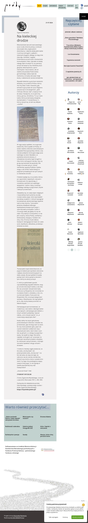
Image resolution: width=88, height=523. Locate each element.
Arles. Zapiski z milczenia (45, 427)
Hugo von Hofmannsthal (71, 102)
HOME (84, 16)
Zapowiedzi (53, 6)
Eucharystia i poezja (12, 434)
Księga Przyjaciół (62, 6)
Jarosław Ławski (80, 194)
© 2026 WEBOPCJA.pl (17, 518)
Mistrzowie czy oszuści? (28, 417)
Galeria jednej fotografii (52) (28, 427)
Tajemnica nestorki (73, 60)
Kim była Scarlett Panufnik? (73, 66)
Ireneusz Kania (70, 122)
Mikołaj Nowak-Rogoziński (70, 243)
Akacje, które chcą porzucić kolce (46, 435)
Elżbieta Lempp (80, 183)
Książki (45, 6)
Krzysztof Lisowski (70, 194)
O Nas (76, 6)
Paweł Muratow (70, 233)
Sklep (39, 6)
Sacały (25, 434)
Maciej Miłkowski (81, 213)
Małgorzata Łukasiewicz (71, 203)
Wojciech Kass (80, 132)
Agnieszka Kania (81, 112)
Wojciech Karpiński (80, 122)
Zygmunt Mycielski (80, 233)
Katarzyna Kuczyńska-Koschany (70, 183)
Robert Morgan (80, 223)
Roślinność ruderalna (12, 426)
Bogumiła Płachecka (20, 516)
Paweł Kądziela (69, 112)
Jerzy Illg (79, 102)
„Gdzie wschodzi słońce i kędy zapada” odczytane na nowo (12, 418)
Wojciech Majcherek (70, 213)
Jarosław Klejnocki (80, 141)
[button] (82, 100)
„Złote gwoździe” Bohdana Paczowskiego (73, 38)
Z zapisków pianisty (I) (73, 72)
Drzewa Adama (45, 417)
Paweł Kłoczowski (70, 162)
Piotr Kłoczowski (81, 151)
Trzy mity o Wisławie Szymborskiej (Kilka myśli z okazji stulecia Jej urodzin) (73, 46)
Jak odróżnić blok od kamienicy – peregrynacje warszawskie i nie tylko (73, 79)
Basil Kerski (69, 141)
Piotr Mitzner (69, 223)
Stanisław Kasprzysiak (71, 132)
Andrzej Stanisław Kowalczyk (81, 162)
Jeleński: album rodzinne (73, 32)
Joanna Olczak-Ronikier (80, 243)
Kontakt (70, 6)
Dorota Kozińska (70, 172)
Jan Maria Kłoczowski (70, 151)
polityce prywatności (52, 512)
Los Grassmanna (73, 54)
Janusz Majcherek (81, 203)
